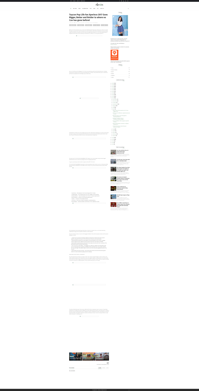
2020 (113, 92)
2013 (113, 142)
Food (91, 8)
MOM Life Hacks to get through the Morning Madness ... (119, 116)
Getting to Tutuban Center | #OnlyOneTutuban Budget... (118, 119)
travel (112, 77)
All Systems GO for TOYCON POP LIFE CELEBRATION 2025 (101, 358)
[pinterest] (128, 1)
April (114, 130)
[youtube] (124, 1)
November (115, 100)
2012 (113, 144)
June (114, 109)
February (114, 134)
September (115, 104)
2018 (113, 96)
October (114, 102)
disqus (107, 367)
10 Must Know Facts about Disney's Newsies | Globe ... (119, 127)
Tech (97, 8)
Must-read (75, 8)
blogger (100, 367)
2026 (113, 83)
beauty (112, 71)
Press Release (87, 22)
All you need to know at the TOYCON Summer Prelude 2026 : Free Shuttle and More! (88, 358)
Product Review (114, 69)
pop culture (82, 22)
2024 (113, 86)
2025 (113, 84)
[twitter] (126, 1)
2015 (113, 139)
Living (94, 8)
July (113, 107)
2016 (113, 137)
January (114, 135)
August (114, 105)
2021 (113, 91)
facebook (103, 367)
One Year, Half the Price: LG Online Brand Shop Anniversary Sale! (122, 152)
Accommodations (85, 8)
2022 (113, 89)
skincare (112, 75)
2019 (113, 94)
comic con (76, 22)
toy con (91, 22)
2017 (113, 97)
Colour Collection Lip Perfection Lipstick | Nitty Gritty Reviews (122, 188)
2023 (113, 88)
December (115, 99)
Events (80, 22)
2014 (113, 140)
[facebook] (119, 1)
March (114, 132)
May (114, 129)
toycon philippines (95, 22)
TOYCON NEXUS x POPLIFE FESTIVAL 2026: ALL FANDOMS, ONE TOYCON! (75, 358)
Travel (79, 8)
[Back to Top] (129, 390)
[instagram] (121, 1)
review (112, 73)
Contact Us (102, 8)
